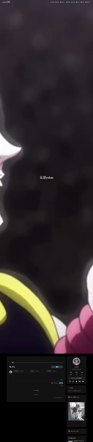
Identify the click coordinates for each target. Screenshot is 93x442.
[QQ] (76, 381)
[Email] (83, 381)
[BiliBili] (70, 381)
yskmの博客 (6, 2)
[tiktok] (73, 381)
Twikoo (59, 397)
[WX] (80, 381)
